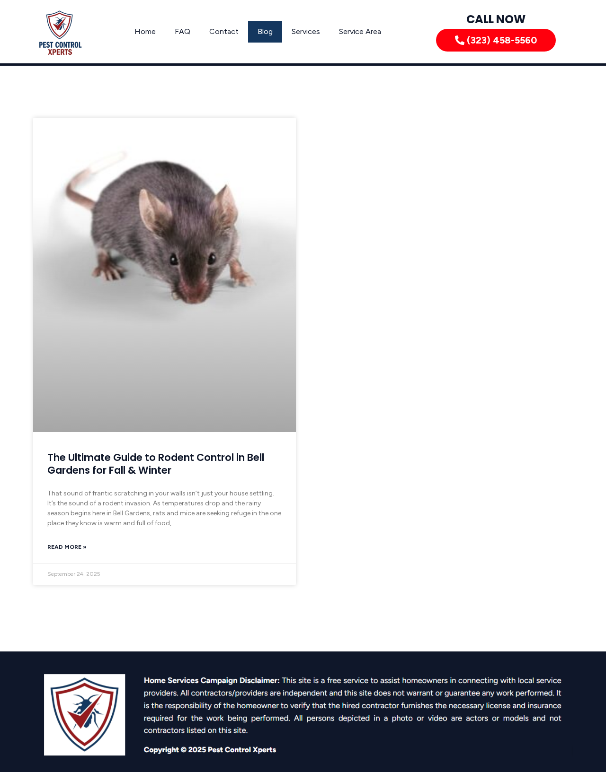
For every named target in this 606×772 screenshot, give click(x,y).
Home (145, 31)
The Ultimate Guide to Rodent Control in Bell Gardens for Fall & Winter (155, 464)
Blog (265, 31)
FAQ (182, 31)
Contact (224, 31)
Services (306, 31)
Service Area (360, 31)
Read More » (67, 547)
